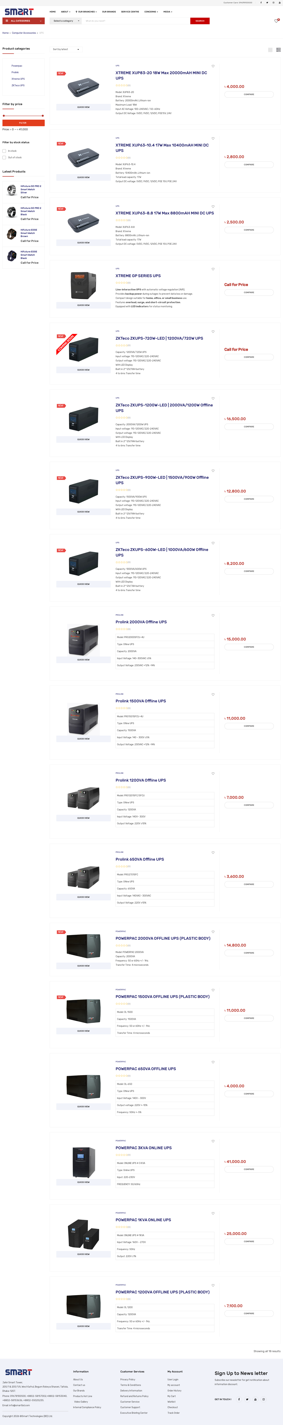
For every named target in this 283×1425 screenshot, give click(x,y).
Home (53, 11)
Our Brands (109, 11)
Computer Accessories (24, 33)
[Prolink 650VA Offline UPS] (83, 863)
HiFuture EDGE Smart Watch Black (29, 254)
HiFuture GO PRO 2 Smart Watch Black (31, 211)
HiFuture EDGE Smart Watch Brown (29, 233)
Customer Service (130, 1401)
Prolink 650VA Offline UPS (140, 859)
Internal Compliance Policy (87, 1407)
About (65, 11)
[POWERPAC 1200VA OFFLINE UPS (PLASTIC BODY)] (83, 1292)
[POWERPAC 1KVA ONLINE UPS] (83, 1220)
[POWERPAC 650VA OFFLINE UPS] (83, 1073)
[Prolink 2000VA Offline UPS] (83, 626)
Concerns (150, 11)
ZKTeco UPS (18, 85)
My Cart (172, 1396)
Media (167, 11)
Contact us (79, 1385)
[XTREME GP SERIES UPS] (83, 271)
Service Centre (130, 11)
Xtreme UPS (18, 79)
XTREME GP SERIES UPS (138, 276)
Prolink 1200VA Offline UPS (141, 780)
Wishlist (172, 1401)
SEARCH (200, 21)
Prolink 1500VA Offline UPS (141, 701)
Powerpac (17, 65)
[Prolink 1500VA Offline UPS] (83, 705)
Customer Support (130, 1407)
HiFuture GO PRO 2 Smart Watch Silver (31, 189)
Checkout (173, 1407)
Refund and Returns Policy (134, 1396)
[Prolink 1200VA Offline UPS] (83, 784)
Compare (249, 94)
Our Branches (86, 11)
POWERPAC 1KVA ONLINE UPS (143, 1220)
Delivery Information (131, 1390)
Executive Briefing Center (134, 1413)
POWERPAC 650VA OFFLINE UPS (146, 1069)
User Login (173, 1379)
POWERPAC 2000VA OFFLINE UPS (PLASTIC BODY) (163, 938)
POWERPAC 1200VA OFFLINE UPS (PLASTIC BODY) (163, 1292)
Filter (22, 123)
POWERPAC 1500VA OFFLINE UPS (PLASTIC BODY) (163, 996)
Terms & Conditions (130, 1385)
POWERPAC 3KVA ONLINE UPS (144, 1148)
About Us (78, 1379)
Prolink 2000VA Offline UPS (141, 622)
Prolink (15, 72)
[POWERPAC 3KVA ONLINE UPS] (83, 1148)
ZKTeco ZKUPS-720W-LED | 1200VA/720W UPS (159, 338)
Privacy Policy (127, 1379)
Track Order (174, 1413)
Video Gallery (80, 1401)
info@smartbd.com (19, 1405)
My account (174, 1385)
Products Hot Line (82, 1396)
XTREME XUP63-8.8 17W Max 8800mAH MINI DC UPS (165, 213)
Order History (174, 1390)
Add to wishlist (213, 66)
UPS (117, 65)
